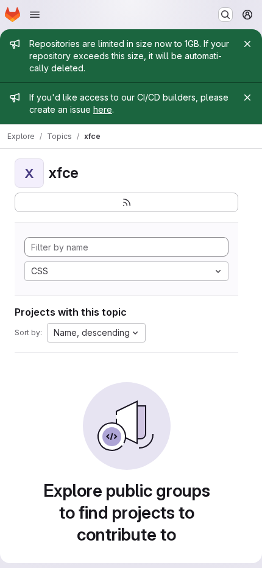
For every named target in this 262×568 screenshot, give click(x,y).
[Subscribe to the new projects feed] (126, 202)
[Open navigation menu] (34, 14)
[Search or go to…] (225, 14)
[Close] (247, 44)
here (102, 109)
